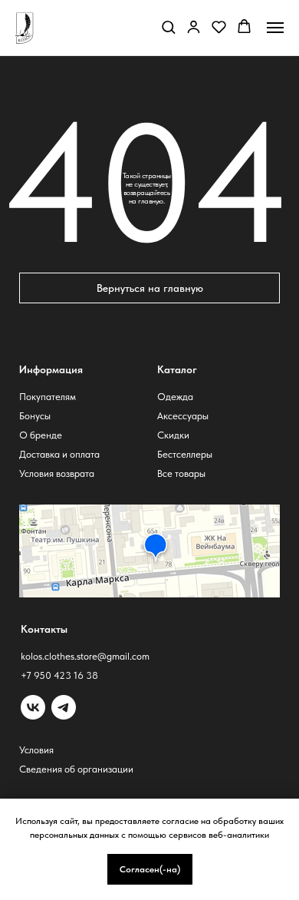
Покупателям (47, 396)
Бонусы (35, 416)
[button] (168, 26)
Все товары (181, 473)
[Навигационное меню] (275, 27)
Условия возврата (56, 473)
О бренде (40, 435)
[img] (63, 707)
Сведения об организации (76, 769)
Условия (36, 750)
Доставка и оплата (59, 454)
